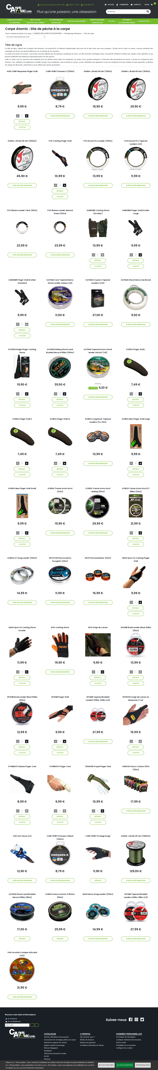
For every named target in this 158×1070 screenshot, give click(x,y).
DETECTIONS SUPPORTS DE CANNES (35, 21)
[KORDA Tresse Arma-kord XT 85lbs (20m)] (136, 518)
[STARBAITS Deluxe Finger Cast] (22, 796)
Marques (47, 1059)
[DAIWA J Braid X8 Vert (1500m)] (136, 865)
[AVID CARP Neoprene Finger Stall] (22, 101)
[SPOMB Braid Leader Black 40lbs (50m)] (136, 657)
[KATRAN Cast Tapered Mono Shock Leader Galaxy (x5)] (60, 309)
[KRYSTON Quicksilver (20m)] (98, 587)
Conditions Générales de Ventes (92, 1045)
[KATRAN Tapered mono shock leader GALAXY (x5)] (98, 379)
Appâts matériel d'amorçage (54, 1045)
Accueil (111, 5)
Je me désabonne (14, 1021)
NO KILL (112, 21)
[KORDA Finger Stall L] (136, 379)
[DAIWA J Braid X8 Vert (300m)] (136, 101)
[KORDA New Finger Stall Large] (136, 448)
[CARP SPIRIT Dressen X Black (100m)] (60, 865)
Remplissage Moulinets (73, 33)
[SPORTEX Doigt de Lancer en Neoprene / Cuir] (136, 726)
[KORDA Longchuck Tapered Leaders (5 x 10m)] (98, 448)
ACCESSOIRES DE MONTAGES (56, 21)
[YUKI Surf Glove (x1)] (22, 865)
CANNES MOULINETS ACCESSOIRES (15, 21)
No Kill (46, 1056)
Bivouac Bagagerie (51, 1048)
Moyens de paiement (88, 1042)
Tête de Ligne (89, 33)
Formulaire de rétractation (125, 1037)
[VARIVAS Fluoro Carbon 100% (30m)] (136, 796)
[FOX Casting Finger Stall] (60, 170)
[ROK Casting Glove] (60, 657)
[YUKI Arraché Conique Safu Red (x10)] (22, 982)
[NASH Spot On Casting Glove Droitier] (22, 657)
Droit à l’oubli (121, 1042)
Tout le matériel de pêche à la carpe (18, 33)
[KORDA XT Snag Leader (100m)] (22, 587)
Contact (137, 5)
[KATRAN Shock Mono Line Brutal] (136, 309)
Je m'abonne (12, 1019)
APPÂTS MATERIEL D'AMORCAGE (97, 21)
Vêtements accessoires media (55, 1053)
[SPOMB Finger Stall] (60, 726)
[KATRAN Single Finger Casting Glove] (22, 379)
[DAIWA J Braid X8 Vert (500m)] (22, 170)
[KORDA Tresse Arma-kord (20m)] (60, 518)
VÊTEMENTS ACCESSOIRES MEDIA (127, 21)
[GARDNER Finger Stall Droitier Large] (136, 240)
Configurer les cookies (124, 1048)
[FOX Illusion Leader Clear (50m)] (22, 240)
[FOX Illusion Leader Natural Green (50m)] (60, 240)
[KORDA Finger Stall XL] (60, 448)
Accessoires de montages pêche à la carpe (60, 1040)
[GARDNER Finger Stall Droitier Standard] (22, 309)
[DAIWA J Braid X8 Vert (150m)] (98, 101)
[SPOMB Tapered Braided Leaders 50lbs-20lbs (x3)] (98, 726)
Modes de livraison (87, 1040)
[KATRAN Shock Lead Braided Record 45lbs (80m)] (22, 924)
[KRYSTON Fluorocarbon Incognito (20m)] (60, 587)
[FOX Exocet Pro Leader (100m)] (98, 170)
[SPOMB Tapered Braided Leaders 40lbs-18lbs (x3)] (136, 924)
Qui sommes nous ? (87, 1037)
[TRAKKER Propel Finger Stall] (98, 796)
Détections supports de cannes (55, 1042)
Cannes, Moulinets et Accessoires (56, 1037)
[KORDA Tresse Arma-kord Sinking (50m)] (98, 518)
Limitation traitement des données (128, 1040)
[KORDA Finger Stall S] (22, 448)
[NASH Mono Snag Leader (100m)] (98, 924)
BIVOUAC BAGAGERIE (76, 21)
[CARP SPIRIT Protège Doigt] (98, 865)
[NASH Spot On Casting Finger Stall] (136, 587)
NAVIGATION (144, 21)
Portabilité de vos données (126, 1045)
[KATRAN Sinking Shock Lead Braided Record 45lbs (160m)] (60, 379)
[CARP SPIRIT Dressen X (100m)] (60, 101)
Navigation (48, 1051)
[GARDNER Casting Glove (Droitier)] (98, 240)
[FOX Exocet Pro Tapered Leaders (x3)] (136, 170)
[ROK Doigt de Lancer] (98, 657)
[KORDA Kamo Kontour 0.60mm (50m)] (60, 924)
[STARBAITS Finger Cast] (60, 796)
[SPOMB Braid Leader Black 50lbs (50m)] (22, 726)
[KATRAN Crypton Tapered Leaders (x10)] (98, 309)
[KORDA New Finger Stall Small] (22, 518)
